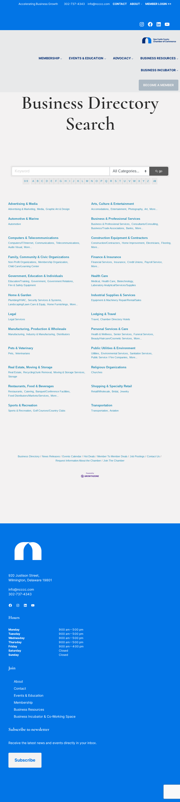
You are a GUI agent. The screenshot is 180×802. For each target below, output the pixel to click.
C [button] (42, 181)
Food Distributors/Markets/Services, (28, 395)
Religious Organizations (108, 367)
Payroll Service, (153, 262)
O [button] (97, 181)
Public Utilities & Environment (113, 348)
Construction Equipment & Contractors (119, 238)
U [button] (125, 181)
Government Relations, (60, 281)
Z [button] (148, 181)
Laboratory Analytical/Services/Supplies (113, 285)
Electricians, (153, 242)
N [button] (92, 181)
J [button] (73, 181)
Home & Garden (19, 295)
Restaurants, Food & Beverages (31, 386)
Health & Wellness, (101, 334)
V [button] (129, 181)
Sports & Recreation (22, 405)
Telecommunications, (68, 242)
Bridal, (115, 391)
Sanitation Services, (141, 353)
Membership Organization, (53, 262)
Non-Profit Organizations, (22, 262)
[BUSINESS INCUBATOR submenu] (177, 70)
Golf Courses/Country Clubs (49, 410)
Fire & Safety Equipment (22, 285)
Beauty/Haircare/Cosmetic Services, (112, 338)
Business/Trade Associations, (108, 228)
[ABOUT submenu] (141, 4)
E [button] (51, 181)
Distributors (63, 334)
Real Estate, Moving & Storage (30, 367)
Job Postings (137, 456)
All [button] (154, 181)
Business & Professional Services (115, 218)
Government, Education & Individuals (35, 276)
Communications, (45, 242)
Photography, (135, 209)
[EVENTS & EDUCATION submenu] (105, 59)
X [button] (139, 181)
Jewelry (124, 391)
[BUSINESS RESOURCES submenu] (177, 59)
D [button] (47, 181)
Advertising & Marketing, (22, 209)
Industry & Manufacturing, (41, 334)
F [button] (56, 181)
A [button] (33, 181)
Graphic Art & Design (58, 209)
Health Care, (109, 281)
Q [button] (106, 181)
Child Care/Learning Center (23, 266)
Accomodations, (100, 209)
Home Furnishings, (58, 304)
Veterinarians (22, 353)
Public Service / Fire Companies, (109, 357)
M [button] (87, 181)
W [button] (134, 181)
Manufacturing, (16, 334)
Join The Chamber (113, 460)
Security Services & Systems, (45, 300)
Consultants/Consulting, (144, 224)
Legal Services (16, 319)
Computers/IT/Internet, (21, 242)
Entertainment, (119, 209)
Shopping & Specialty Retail (111, 386)
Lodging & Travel (103, 314)
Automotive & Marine (23, 218)
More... (154, 209)
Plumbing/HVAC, (17, 300)
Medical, (96, 281)
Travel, (95, 319)
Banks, (130, 228)
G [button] (61, 181)
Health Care (99, 276)
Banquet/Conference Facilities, (53, 391)
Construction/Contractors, (106, 242)
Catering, (29, 391)
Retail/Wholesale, (101, 391)
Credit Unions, (135, 262)
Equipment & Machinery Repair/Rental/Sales (116, 300)
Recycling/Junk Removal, (37, 372)
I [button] (69, 181)
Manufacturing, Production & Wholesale (37, 329)
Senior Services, (123, 334)
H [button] (66, 181)
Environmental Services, (115, 353)
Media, (41, 209)
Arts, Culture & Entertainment (112, 204)
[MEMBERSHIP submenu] (61, 59)
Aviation (114, 410)
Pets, (11, 353)
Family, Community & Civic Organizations (38, 257)
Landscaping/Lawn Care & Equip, (27, 304)
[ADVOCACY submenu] (132, 59)
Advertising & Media (23, 204)
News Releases (51, 456)
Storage (12, 376)
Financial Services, (102, 262)
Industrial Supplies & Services (113, 295)
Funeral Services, (144, 334)
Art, (146, 209)
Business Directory (29, 456)
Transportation (101, 405)
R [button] (111, 181)
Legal (12, 314)
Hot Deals (89, 456)
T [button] (120, 181)
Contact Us (153, 456)
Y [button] (143, 181)
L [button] (82, 181)
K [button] (78, 181)
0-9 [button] (26, 181)
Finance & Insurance (106, 257)
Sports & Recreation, (20, 410)
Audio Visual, (15, 247)
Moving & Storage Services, (69, 372)
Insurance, (120, 262)
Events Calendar (71, 456)
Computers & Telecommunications (33, 238)
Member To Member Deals (112, 456)
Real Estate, (15, 372)
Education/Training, (19, 281)
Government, (38, 281)
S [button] (115, 181)
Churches (96, 372)
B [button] (37, 181)
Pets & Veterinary (20, 348)
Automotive (14, 224)
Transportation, (100, 410)
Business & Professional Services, (110, 224)
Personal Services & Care (109, 329)
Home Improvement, (133, 242)
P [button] (101, 181)
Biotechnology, (125, 281)
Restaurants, (15, 391)
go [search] (160, 171)
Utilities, (95, 353)
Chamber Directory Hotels (115, 319)
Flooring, (166, 242)
